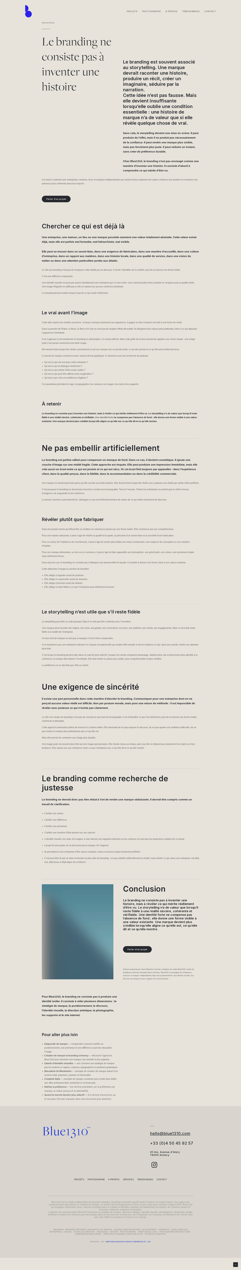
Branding (58, 1229)
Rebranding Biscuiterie (88, 1234)
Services (128, 1179)
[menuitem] (133, 11)
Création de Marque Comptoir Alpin (123, 1234)
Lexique (67, 1232)
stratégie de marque (111, 1212)
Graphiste (163, 1229)
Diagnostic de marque (56, 1044)
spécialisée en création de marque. (82, 1204)
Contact (210, 11)
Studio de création (84, 1232)
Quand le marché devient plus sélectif (64, 1094)
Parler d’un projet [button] (56, 199)
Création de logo (147, 1232)
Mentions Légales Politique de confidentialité (126, 1241)
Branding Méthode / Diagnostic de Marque (88, 1229)
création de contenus (69, 1214)
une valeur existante (138, 922)
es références (108, 1217)
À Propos (172, 11)
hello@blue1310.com (170, 1133)
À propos (113, 1179)
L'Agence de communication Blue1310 (67, 1212)
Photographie (151, 11)
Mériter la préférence (55, 1086)
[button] (154, 1167)
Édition (114, 1232)
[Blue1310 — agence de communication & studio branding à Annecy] (28, 11)
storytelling (142, 67)
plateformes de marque (154, 1207)
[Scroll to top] (235, 1264)
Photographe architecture (174, 1232)
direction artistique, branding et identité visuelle (115, 1202)
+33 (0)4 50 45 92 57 (171, 1143)
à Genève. (162, 1204)
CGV (149, 1241)
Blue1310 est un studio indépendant (69, 1202)
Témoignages (191, 11)
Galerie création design (127, 1229)
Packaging (102, 1232)
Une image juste (50, 744)
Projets (132, 11)
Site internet (149, 1229)
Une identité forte (104, 417)
